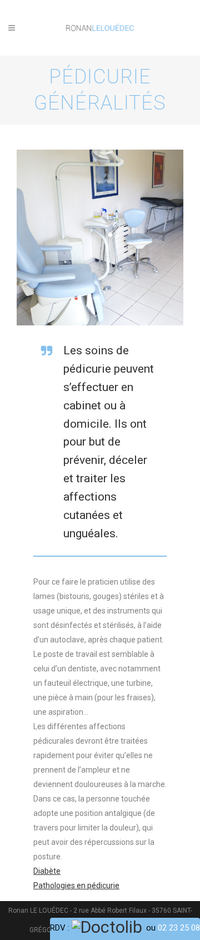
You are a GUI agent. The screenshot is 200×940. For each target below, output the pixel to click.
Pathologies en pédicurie (76, 885)
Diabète (47, 871)
